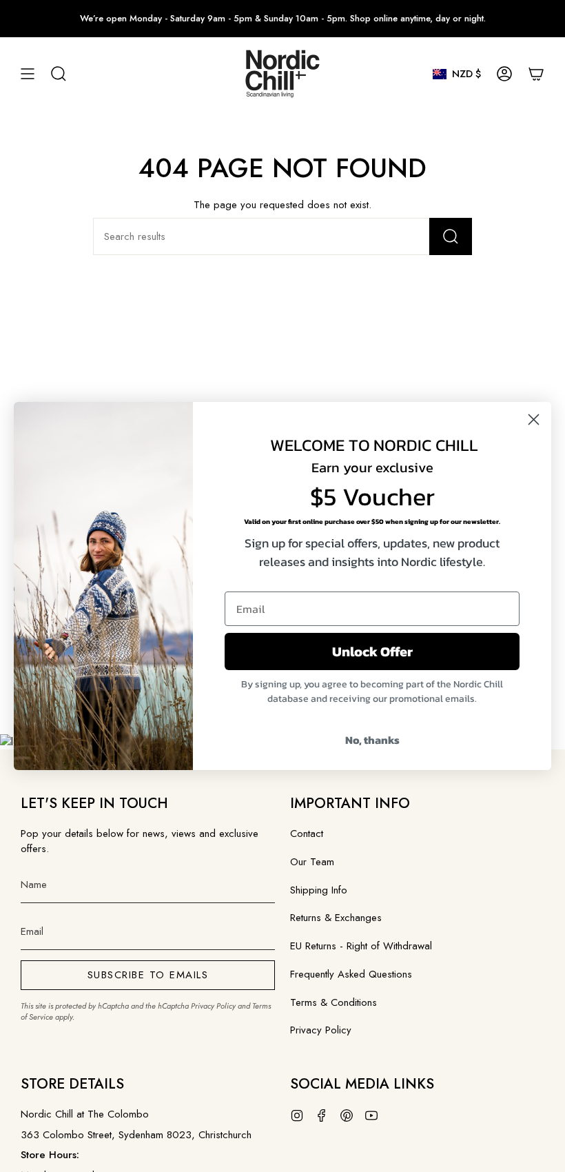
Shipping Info (318, 890)
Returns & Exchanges (336, 917)
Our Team (312, 861)
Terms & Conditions (333, 1002)
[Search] (450, 236)
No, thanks (372, 739)
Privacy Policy (213, 1005)
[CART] (536, 74)
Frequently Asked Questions (351, 974)
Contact (306, 833)
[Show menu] (27, 74)
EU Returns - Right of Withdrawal (361, 945)
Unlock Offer (372, 651)
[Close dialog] (534, 419)
